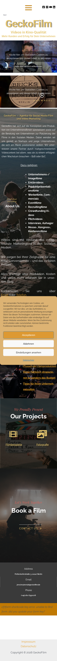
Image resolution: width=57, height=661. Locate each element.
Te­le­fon (21, 295)
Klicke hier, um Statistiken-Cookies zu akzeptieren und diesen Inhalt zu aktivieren (29, 56)
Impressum (28, 641)
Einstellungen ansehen (28, 352)
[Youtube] (50, 7)
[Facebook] (43, 7)
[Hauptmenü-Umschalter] (28, 8)
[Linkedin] (54, 7)
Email (4, 295)
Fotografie (42, 444)
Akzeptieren (28, 335)
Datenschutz (28, 360)
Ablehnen (28, 343)
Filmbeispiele (14, 444)
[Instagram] (47, 7)
